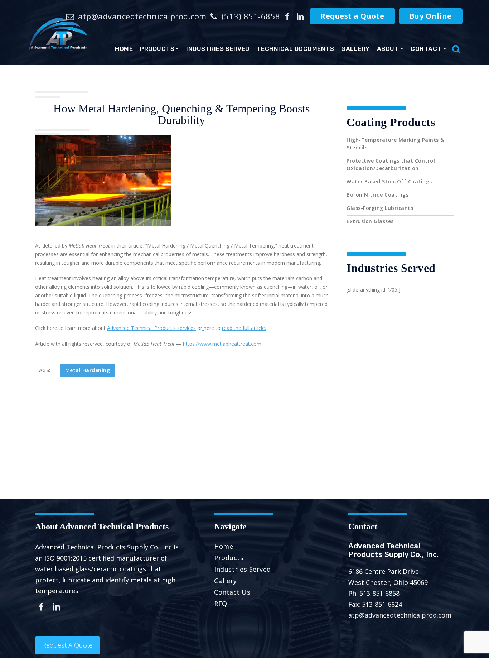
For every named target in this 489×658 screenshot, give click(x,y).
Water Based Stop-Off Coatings (389, 181)
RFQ (220, 603)
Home (124, 48)
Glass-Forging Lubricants (380, 208)
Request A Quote (67, 645)
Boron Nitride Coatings (377, 194)
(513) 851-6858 (249, 16)
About (388, 48)
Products (157, 48)
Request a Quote (352, 16)
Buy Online (431, 16)
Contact (426, 48)
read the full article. (244, 328)
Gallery (355, 48)
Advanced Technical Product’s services (151, 328)
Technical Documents (295, 48)
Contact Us (232, 592)
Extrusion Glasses (370, 221)
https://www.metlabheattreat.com (222, 343)
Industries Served (218, 48)
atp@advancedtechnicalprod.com (141, 16)
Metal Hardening (87, 370)
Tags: (43, 370)
